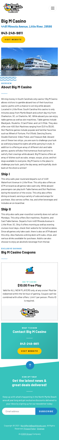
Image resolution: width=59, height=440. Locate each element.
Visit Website (13, 39)
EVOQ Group (26, 434)
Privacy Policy (30, 428)
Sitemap (40, 428)
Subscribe (46, 411)
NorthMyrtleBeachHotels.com (33, 425)
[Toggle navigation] (53, 8)
